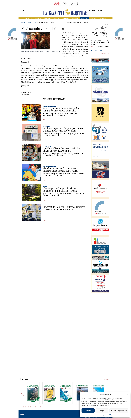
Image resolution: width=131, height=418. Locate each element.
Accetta (88, 411)
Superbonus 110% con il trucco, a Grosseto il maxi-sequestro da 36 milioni (64, 208)
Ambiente (28, 18)
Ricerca (56, 18)
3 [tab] (95, 50)
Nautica (93, 18)
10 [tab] (37, 406)
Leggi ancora (100, 44)
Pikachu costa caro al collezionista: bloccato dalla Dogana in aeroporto (60, 169)
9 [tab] (35, 406)
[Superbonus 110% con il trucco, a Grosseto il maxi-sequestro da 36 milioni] (31, 212)
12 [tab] (40, 406)
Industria (47, 18)
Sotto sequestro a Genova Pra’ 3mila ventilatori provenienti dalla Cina (61, 109)
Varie (34, 22)
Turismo (75, 18)
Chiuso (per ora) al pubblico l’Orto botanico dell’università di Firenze (60, 189)
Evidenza (45, 120)
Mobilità (38, 18)
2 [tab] (93, 50)
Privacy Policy (108, 415)
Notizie (45, 140)
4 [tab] (96, 50)
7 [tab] (101, 50)
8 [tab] (103, 50)
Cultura (84, 18)
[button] (127, 394)
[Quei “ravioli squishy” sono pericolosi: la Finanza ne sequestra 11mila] (31, 152)
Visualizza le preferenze (118, 411)
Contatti (99, 10)
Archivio (106, 379)
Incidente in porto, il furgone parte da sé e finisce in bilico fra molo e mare (63, 129)
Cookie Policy (100, 415)
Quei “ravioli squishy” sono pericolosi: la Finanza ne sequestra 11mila (63, 149)
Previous (22, 394)
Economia (65, 18)
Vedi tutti (104, 53)
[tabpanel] (100, 44)
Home (23, 22)
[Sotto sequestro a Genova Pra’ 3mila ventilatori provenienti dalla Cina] (31, 112)
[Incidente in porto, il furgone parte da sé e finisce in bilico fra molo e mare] (31, 132)
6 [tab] (100, 50)
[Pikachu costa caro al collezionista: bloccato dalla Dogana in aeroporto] (31, 172)
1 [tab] (91, 50)
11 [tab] (38, 406)
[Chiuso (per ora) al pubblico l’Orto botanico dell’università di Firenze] (31, 192)
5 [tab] (98, 50)
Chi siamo (92, 10)
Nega (102, 411)
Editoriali (102, 18)
